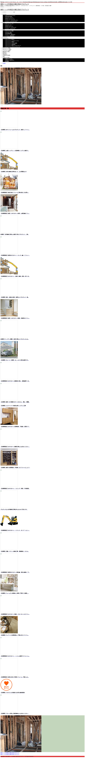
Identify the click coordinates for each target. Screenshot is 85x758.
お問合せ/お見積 (6, 57)
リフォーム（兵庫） (7, 50)
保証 (4, 56)
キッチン (4, 14)
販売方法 (4, 52)
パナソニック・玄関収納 (10, 44)
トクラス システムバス (10, 28)
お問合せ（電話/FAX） (10, 60)
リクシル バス (8, 24)
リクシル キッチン (9, 17)
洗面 (4, 29)
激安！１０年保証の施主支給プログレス (14, 4)
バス (4, 22)
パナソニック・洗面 (9, 30)
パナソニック (5, 38)
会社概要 (7, 61)
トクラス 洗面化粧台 (9, 35)
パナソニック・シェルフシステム (12, 40)
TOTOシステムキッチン (10, 18)
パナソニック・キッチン (10, 15)
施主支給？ (5, 53)
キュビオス (5, 37)
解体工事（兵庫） (6, 51)
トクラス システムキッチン (11, 21)
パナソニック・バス (9, 23)
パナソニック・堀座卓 (9, 41)
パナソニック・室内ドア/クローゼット (13, 45)
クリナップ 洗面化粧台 (10, 34)
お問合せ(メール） (9, 58)
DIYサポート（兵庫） (7, 49)
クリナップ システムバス (10, 27)
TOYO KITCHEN (8, 16)
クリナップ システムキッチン (11, 20)
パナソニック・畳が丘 (9, 39)
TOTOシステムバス (9, 26)
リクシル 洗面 (8, 32)
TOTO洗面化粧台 (8, 33)
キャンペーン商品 (6, 47)
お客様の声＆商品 (6, 55)
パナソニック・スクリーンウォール (12, 46)
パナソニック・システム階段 (11, 43)
